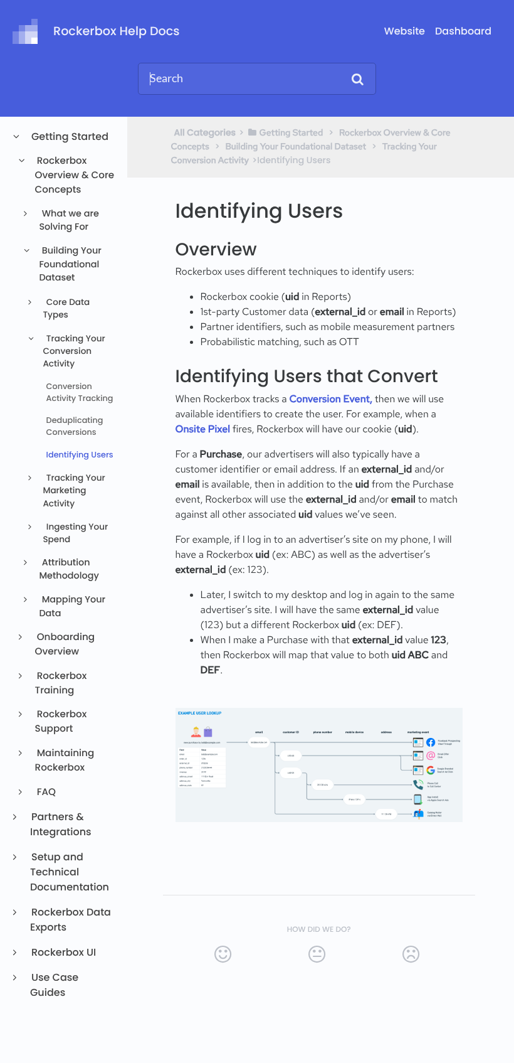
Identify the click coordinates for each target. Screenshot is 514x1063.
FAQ (45, 792)
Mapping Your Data (72, 607)
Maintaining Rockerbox (65, 760)
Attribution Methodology (69, 570)
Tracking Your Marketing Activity (74, 491)
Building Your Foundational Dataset (70, 264)
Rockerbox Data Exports (70, 919)
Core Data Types (66, 308)
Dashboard (463, 31)
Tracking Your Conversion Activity (74, 351)
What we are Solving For (69, 221)
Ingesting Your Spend (75, 533)
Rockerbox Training (61, 683)
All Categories (205, 132)
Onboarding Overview (65, 644)
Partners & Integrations (61, 824)
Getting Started (69, 136)
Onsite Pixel (204, 428)
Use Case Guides (54, 985)
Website (404, 31)
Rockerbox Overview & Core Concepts (75, 175)
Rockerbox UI (63, 952)
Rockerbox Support (61, 721)
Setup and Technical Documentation (69, 872)
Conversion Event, (330, 398)
